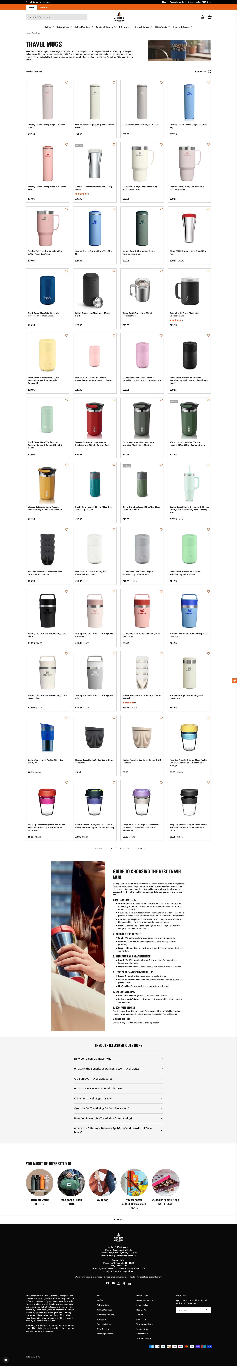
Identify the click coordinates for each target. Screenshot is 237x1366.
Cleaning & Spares (181, 27)
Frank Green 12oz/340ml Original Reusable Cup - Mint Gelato (185, 573)
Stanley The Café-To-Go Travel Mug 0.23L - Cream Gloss (47, 696)
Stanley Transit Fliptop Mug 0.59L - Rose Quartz (46, 126)
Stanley (76, 57)
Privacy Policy (142, 1333)
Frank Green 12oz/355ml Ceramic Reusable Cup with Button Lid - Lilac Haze (142, 379)
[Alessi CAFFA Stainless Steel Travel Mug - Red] (189, 228)
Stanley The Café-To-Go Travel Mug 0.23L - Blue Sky (189, 635)
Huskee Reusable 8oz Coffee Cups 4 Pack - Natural (142, 696)
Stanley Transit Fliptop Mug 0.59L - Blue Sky (188, 126)
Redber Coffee (35, 1357)
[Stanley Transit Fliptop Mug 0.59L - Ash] (142, 101)
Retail (31, 7)
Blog (164, 2)
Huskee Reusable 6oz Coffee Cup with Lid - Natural (142, 761)
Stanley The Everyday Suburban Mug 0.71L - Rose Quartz (187, 188)
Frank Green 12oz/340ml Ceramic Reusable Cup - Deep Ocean (43, 314)
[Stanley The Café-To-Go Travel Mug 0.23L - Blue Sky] (189, 610)
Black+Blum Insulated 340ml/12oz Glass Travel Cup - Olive (141, 508)
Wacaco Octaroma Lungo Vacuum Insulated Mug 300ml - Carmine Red (92, 443)
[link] (96, 848)
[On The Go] (102, 1182)
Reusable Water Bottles (39, 1202)
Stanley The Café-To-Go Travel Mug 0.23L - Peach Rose (142, 635)
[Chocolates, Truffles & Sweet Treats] (165, 1182)
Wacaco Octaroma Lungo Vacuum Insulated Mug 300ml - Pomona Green (187, 443)
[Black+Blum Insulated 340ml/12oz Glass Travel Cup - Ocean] (94, 484)
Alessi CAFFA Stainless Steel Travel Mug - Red (188, 252)
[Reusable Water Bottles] (39, 1182)
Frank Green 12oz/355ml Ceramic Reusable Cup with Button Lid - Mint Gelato (45, 445)
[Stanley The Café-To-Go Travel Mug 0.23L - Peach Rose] (142, 610)
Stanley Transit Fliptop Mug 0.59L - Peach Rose (47, 188)
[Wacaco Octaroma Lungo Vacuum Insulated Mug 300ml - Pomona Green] (189, 419)
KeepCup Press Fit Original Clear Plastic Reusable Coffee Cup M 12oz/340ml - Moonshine (141, 827)
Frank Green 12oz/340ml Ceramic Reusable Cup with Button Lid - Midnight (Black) (189, 380)
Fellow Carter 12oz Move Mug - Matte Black (92, 314)
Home (28, 33)
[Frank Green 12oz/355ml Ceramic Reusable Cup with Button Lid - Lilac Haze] (142, 354)
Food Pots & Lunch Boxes (71, 1202)
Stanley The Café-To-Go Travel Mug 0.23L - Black (47, 635)
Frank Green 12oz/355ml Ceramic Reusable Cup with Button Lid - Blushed (93, 379)
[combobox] (56, 17)
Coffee (48, 27)
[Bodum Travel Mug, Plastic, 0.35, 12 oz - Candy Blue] (47, 737)
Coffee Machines (82, 27)
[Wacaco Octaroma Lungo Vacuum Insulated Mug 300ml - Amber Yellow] (47, 484)
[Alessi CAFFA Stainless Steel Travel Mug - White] (94, 163)
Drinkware (124, 27)
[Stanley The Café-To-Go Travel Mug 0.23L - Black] (47, 610)
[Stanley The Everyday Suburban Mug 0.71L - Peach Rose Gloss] (47, 228)
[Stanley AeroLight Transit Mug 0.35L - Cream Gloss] (189, 672)
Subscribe (30, 2)
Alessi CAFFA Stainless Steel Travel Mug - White (94, 188)
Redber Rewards (177, 2)
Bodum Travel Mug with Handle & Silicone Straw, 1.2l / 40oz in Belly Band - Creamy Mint (189, 510)
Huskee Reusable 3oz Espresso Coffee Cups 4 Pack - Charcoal (45, 573)
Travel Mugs (36, 33)
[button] (209, 17)
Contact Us (141, 1319)
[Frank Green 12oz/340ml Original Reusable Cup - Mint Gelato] (189, 548)
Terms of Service (143, 1338)
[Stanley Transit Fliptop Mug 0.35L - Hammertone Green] (142, 228)
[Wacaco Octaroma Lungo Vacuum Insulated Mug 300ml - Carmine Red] (94, 419)
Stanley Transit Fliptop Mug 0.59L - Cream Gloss (94, 126)
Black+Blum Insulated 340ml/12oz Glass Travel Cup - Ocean (93, 508)
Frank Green (100, 57)
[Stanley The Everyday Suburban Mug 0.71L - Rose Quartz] (189, 163)
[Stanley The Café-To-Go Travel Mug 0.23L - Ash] (94, 672)
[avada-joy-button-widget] (6, 1360)
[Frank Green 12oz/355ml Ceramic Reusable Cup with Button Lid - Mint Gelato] (47, 419)
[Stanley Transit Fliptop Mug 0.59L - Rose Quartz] (47, 101)
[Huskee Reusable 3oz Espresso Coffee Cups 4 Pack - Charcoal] (47, 548)
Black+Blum (117, 57)
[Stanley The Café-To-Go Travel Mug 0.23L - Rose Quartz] (94, 610)
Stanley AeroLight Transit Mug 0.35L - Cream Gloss (187, 696)
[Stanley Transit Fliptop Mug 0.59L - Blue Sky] (189, 101)
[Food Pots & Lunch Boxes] (71, 1182)
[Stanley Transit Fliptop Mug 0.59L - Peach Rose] (47, 163)
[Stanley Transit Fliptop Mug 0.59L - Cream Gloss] (94, 101)
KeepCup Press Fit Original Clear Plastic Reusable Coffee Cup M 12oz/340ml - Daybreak (46, 827)
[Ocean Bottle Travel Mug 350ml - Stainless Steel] (142, 290)
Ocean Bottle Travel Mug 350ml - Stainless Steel (138, 314)
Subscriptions (63, 27)
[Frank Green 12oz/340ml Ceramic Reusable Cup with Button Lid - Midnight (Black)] (189, 354)
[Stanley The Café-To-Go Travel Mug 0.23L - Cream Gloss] (47, 672)
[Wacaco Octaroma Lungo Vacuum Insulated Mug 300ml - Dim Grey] (142, 419)
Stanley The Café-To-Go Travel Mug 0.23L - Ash (94, 696)
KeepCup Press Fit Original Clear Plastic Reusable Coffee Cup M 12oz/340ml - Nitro (188, 827)
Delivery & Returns (144, 1300)
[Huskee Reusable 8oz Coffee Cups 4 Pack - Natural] (142, 672)
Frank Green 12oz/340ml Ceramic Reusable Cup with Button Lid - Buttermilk (43, 380)
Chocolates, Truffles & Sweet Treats (165, 1202)
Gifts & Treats (161, 27)
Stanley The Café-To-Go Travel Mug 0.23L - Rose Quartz (94, 635)
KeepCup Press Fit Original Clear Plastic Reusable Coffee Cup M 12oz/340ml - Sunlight (188, 763)
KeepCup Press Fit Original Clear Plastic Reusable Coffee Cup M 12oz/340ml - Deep (94, 826)
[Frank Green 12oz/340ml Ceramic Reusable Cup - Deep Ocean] (47, 290)
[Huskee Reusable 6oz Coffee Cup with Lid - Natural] (142, 737)
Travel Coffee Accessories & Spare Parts (134, 1203)
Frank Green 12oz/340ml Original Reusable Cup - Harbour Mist (138, 573)
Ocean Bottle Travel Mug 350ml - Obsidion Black (185, 314)
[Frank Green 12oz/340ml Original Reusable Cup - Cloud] (94, 548)
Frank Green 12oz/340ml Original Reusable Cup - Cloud (90, 573)
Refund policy (142, 1305)
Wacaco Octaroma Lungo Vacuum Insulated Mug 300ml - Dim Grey (138, 443)
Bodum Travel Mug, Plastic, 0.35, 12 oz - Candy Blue (46, 761)
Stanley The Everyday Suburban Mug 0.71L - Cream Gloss (140, 188)
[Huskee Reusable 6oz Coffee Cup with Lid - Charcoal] (94, 737)
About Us (140, 1314)
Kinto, (109, 57)
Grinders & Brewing (104, 27)
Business (44, 7)
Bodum (83, 57)
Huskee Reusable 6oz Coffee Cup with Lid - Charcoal (94, 761)
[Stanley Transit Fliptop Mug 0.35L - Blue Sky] (94, 228)
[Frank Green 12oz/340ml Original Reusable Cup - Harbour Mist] (142, 548)
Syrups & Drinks (142, 27)
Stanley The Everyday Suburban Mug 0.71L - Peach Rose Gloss (45, 252)
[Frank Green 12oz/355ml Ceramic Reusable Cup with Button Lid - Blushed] (94, 354)
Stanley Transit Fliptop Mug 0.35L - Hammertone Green (139, 252)
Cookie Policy (142, 1329)
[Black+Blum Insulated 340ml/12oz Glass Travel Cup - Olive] (142, 484)
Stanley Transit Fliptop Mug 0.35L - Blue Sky (93, 252)
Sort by (29, 71)
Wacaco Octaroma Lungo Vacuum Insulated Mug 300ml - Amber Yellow (45, 508)
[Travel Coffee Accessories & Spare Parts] (134, 1182)
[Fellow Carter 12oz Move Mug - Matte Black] (94, 290)
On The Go (102, 1200)
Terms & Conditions (144, 1324)
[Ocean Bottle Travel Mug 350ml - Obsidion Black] (189, 290)
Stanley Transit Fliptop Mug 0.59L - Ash (141, 124)
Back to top (118, 1219)
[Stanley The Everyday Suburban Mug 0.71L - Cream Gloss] (142, 163)
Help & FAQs (141, 1310)
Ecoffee (91, 57)
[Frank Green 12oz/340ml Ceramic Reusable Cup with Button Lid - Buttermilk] (47, 354)
